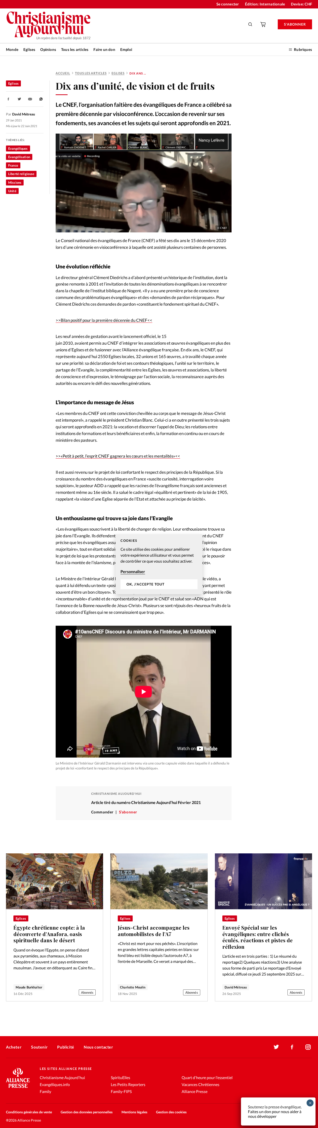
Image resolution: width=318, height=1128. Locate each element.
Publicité (65, 1047)
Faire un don (104, 49)
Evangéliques (18, 148)
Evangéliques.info (55, 1084)
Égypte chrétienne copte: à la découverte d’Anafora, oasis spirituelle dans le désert (49, 934)
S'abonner (295, 24)
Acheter (14, 1047)
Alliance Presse (194, 1091)
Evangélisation (19, 157)
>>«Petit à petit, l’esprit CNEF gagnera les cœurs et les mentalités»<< (118, 456)
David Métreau (236, 987)
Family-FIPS (121, 1091)
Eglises (29, 49)
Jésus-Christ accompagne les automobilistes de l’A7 (154, 930)
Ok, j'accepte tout (145, 584)
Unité (12, 191)
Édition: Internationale (265, 4)
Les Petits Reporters (128, 1084)
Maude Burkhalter (29, 987)
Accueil (63, 73)
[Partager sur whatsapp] (41, 99)
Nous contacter (98, 1047)
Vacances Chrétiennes (200, 1084)
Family (45, 1091)
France (13, 165)
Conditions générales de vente (29, 1112)
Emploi (126, 49)
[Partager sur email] (30, 99)
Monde (12, 49)
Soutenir (39, 1047)
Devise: (301, 4)
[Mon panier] (263, 24)
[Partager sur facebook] (8, 99)
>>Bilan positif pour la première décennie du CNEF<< (104, 320)
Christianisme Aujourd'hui (62, 1077)
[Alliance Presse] (18, 1088)
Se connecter (227, 4)
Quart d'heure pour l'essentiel (207, 1077)
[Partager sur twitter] (19, 99)
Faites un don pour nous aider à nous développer (274, 1114)
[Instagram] (308, 1047)
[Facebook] (292, 1047)
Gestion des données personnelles (87, 1112)
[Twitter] (276, 1047)
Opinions (48, 49)
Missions (14, 182)
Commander (102, 812)
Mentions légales (134, 1112)
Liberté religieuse (21, 174)
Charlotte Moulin (132, 987)
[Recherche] (250, 24)
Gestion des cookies (171, 1112)
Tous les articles (74, 49)
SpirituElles (120, 1077)
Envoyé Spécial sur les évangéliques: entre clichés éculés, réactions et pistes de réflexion (257, 937)
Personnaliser (132, 571)
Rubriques (303, 49)
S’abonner (128, 812)
